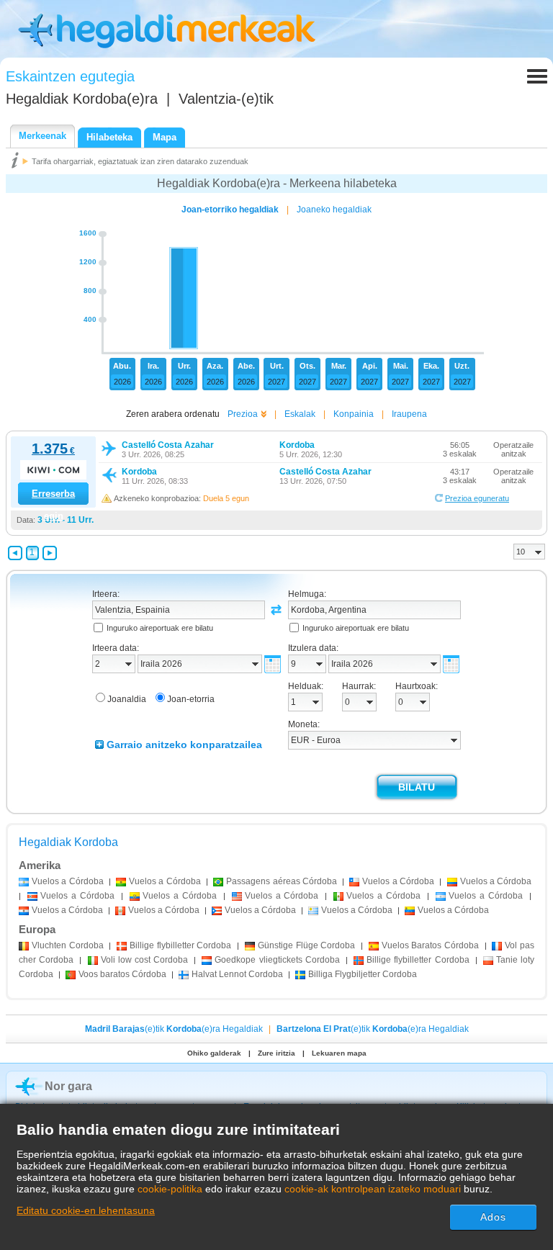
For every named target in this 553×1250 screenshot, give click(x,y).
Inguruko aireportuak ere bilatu (160, 628)
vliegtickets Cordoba (277, 960)
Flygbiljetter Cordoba (362, 974)
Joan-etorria (191, 699)
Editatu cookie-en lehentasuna (86, 1210)
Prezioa (243, 414)
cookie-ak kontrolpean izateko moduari (372, 1189)
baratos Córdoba (122, 974)
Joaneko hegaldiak (334, 209)
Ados (493, 1217)
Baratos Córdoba (430, 945)
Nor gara (68, 1086)
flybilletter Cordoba (180, 945)
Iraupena (409, 414)
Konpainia (353, 414)
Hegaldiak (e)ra (82, 99)
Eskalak (299, 414)
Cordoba (68, 945)
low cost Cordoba (145, 960)
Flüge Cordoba (306, 945)
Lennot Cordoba (237, 974)
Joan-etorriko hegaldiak (230, 209)
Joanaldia (126, 699)
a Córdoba (68, 881)
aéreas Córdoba (281, 881)
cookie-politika (170, 1189)
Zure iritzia (276, 1053)
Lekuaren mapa (339, 1053)
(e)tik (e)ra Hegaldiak (174, 1029)
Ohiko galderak (214, 1053)
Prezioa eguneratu (477, 498)
